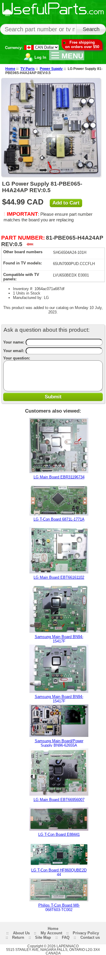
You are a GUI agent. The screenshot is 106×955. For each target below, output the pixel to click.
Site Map (43, 937)
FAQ (65, 937)
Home (10, 69)
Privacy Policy (86, 933)
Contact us (90, 937)
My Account (51, 933)
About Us (21, 933)
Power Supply (51, 69)
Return (18, 937)
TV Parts (27, 69)
